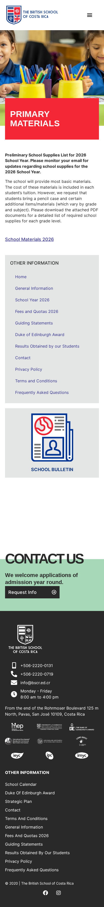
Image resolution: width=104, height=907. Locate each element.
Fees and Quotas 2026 (36, 311)
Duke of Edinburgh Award (39, 334)
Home (21, 276)
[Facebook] (45, 892)
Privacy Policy (28, 369)
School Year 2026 (32, 299)
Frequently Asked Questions (42, 392)
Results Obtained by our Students (47, 346)
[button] (89, 15)
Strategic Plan (18, 801)
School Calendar (21, 784)
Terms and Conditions (36, 380)
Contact (23, 357)
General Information (34, 288)
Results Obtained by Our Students (37, 852)
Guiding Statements (34, 322)
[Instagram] (58, 892)
